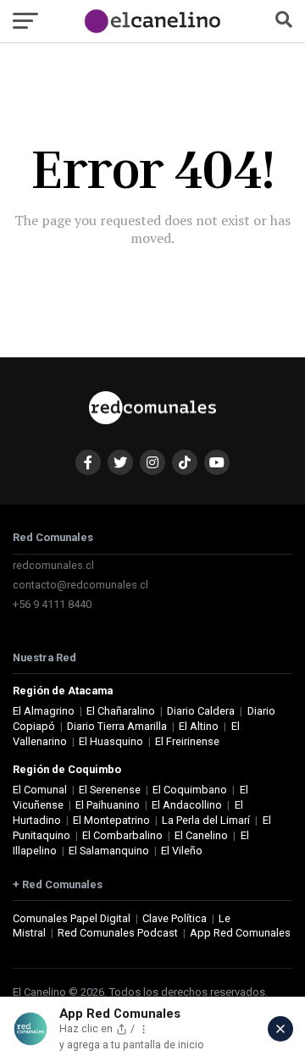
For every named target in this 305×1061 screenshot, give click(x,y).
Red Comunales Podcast (118, 932)
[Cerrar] (280, 1029)
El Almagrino (44, 711)
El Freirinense (187, 741)
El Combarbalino (122, 835)
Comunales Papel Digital (71, 918)
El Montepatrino (111, 820)
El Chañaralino (120, 711)
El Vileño (181, 850)
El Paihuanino (107, 805)
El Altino (199, 726)
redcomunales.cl (53, 565)
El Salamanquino (109, 850)
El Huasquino (111, 741)
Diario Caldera (201, 711)
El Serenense (110, 789)
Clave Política (174, 918)
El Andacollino (187, 805)
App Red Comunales (240, 932)
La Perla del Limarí (206, 820)
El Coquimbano (189, 789)
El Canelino (201, 835)
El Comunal (40, 789)
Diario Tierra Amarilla (117, 726)
